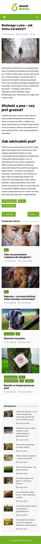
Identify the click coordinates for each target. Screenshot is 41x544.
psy (23, 201)
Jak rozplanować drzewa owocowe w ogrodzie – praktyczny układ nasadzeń (26, 522)
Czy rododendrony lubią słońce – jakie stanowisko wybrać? (25, 494)
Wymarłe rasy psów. (14, 338)
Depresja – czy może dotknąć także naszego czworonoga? (20, 297)
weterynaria (9, 206)
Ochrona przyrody (11, 381)
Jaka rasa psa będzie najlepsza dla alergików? (17, 255)
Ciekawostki (9, 334)
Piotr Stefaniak (9, 34)
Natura (22, 377)
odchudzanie (10, 201)
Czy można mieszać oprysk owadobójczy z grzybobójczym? (26, 508)
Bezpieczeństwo (10, 377)
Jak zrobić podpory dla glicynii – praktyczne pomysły (24, 481)
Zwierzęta (29, 381)
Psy (34, 34)
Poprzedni (10, 214)
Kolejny (32, 214)
